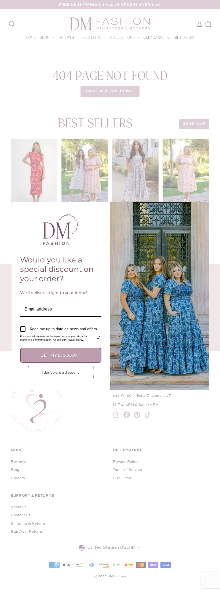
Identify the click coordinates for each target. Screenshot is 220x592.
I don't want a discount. (61, 372)
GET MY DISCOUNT (61, 355)
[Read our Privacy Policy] (98, 337)
